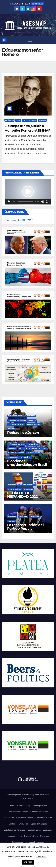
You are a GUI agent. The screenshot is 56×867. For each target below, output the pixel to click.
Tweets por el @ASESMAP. (19, 220)
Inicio (20, 836)
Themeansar (28, 798)
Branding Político (39, 806)
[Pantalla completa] (47, 201)
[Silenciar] (42, 201)
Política (11, 429)
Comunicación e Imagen (18, 812)
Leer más (41, 856)
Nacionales (28, 489)
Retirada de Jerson (23, 433)
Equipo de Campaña (38, 824)
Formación (10, 836)
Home (11, 806)
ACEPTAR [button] (28, 862)
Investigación (17, 842)
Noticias (42, 120)
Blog (18, 120)
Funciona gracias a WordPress (20, 795)
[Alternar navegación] (30, 40)
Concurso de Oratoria (39, 812)
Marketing (23, 517)
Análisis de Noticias (16, 416)
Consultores (9, 818)
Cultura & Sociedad (16, 424)
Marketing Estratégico (35, 842)
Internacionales (29, 120)
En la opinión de (33, 453)
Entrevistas (23, 824)
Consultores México (43, 818)
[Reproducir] (8, 201)
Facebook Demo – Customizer (39, 830)
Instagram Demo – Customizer (37, 836)
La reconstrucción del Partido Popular (25, 527)
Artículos (9, 120)
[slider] (25, 201)
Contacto (12, 824)
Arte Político (32, 444)
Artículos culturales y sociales (22, 420)
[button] (28, 191)
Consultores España (24, 818)
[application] (28, 192)
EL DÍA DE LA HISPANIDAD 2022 (22, 495)
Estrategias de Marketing (14, 830)
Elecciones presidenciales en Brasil (27, 463)
